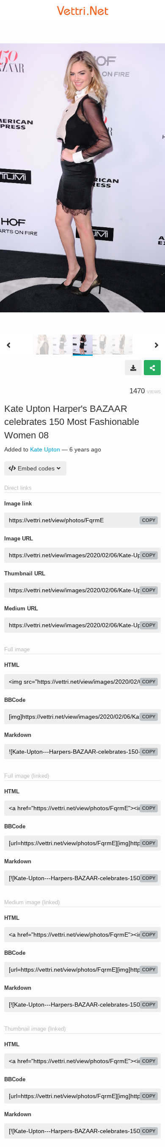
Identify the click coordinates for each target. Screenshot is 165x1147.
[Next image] (156, 345)
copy (148, 520)
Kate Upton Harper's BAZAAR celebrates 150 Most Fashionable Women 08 (71, 422)
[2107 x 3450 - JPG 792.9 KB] (133, 367)
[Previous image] (8, 345)
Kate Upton (45, 449)
